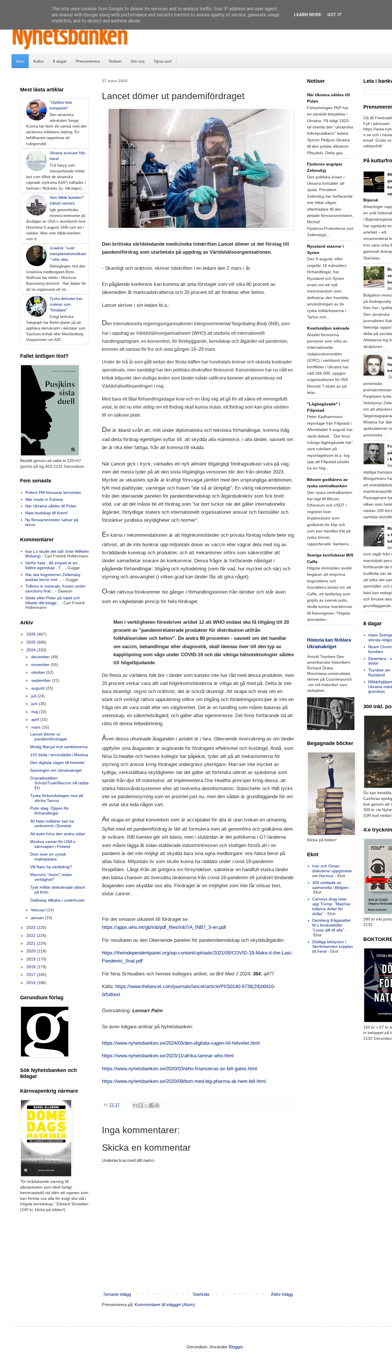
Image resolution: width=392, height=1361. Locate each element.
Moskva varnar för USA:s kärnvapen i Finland (52, 844)
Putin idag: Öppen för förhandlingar (49, 810)
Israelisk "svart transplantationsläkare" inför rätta (68, 254)
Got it (334, 14)
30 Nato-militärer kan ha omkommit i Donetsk (52, 823)
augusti (38, 688)
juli (34, 696)
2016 (31, 982)
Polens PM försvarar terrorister (53, 492)
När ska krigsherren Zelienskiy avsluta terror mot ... (52, 577)
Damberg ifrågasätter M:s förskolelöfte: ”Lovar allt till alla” (331, 925)
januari (38, 917)
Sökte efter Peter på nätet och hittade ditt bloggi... (52, 600)
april (35, 719)
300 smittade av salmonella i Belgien (330, 885)
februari (38, 910)
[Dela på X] (146, 1105)
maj (35, 711)
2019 (31, 959)
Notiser (115, 61)
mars (36, 727)
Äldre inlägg (282, 1294)
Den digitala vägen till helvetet (57, 762)
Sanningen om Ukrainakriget (56, 770)
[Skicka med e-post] (135, 1105)
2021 (31, 943)
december (41, 656)
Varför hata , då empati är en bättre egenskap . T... (51, 565)
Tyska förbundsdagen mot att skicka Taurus (56, 798)
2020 (31, 951)
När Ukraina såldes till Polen (50, 506)
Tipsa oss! (163, 61)
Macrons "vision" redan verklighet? (51, 877)
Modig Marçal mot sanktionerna (59, 746)
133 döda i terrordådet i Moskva (59, 754)
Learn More (307, 14)
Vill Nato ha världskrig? (51, 867)
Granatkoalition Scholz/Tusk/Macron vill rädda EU (59, 783)
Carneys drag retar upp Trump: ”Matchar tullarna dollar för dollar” (331, 906)
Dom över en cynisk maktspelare (48, 856)
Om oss (138, 61)
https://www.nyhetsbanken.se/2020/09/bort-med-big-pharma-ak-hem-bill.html (184, 1081)
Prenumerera (88, 61)
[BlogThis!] (140, 1105)
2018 (31, 967)
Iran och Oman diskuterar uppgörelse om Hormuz (332, 871)
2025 (31, 642)
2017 (31, 974)
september (41, 680)
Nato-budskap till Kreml (46, 513)
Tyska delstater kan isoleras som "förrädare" (66, 304)
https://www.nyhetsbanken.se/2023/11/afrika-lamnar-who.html (168, 1055)
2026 (31, 634)
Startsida (201, 1294)
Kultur (38, 61)
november (41, 664)
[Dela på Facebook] (151, 1105)
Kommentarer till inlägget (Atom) (165, 1304)
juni (35, 703)
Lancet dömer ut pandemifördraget (48, 736)
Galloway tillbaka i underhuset (57, 900)
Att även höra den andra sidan (57, 833)
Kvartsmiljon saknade (328, 328)
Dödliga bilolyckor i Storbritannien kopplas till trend (332, 947)
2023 (31, 927)
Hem (20, 61)
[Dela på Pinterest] (157, 1105)
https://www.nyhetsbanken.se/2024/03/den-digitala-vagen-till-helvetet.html (181, 1043)
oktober (38, 672)
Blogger (236, 1346)
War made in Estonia (44, 499)
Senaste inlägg (117, 1294)
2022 (31, 935)
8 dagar (60, 61)
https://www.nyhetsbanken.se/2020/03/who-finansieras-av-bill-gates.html (179, 1068)
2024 (31, 650)
